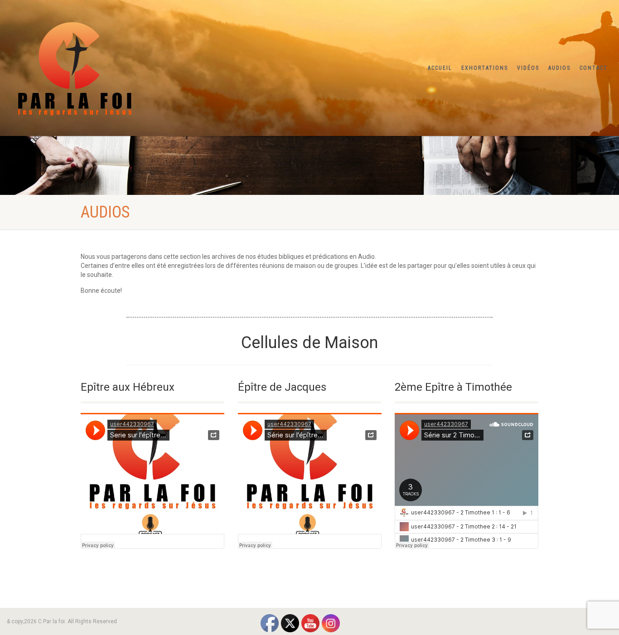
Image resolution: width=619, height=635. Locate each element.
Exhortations (484, 68)
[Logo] (103, 66)
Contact (594, 68)
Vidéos (528, 68)
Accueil (440, 68)
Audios (559, 68)
